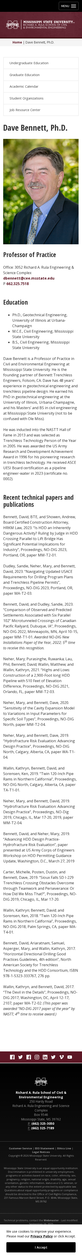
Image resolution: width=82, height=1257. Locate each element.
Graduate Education (25, 75)
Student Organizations (27, 98)
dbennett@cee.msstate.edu (28, 278)
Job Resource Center (25, 110)
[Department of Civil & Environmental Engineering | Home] (41, 25)
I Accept (41, 1247)
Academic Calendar (24, 86)
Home (17, 42)
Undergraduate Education (29, 63)
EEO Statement (44, 1148)
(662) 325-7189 (42, 1128)
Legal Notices (41, 1152)
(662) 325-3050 (42, 1123)
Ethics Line (64, 1148)
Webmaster (51, 1220)
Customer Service (20, 1148)
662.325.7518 (17, 283)
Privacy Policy (42, 1236)
